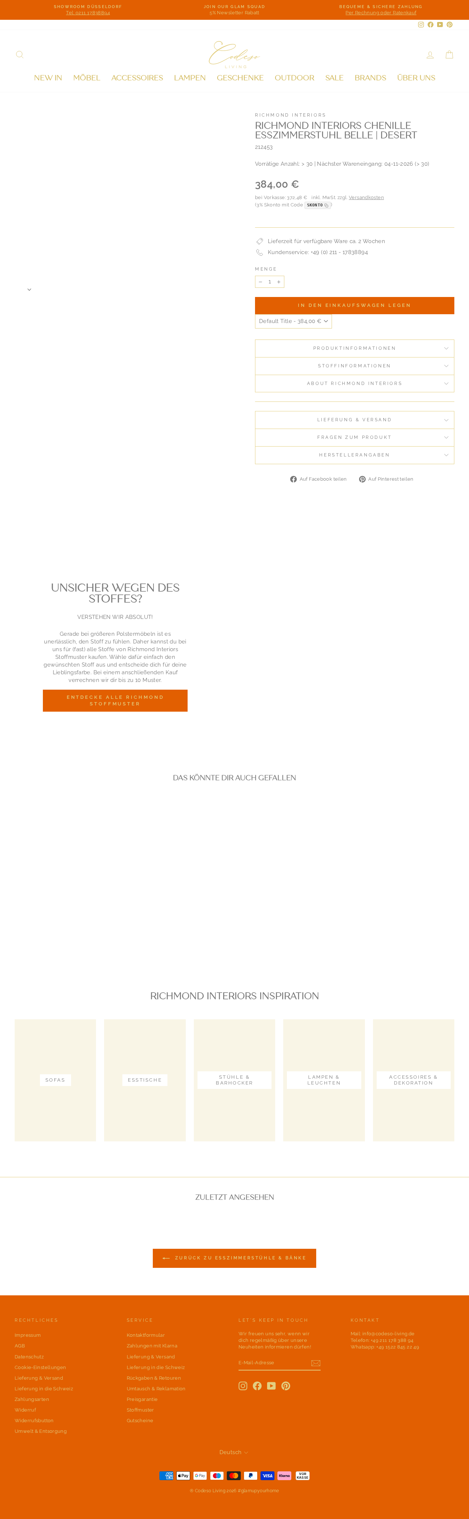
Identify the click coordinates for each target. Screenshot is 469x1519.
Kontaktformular (146, 1335)
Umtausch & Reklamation (156, 1388)
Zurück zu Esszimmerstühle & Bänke (239, 1258)
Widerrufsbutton (34, 1420)
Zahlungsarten (32, 1399)
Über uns (416, 77)
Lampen (190, 77)
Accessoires (137, 77)
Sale (334, 77)
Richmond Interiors (290, 115)
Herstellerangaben (354, 455)
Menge (266, 269)
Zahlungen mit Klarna (152, 1346)
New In (48, 77)
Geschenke (240, 77)
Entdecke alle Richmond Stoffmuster (115, 700)
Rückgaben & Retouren (154, 1378)
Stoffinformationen (354, 365)
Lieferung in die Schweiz (44, 1388)
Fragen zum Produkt (354, 437)
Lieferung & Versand (354, 419)
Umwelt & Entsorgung (41, 1431)
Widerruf (25, 1410)
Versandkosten (366, 197)
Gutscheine (140, 1420)
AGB (20, 1346)
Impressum (28, 1335)
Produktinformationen (354, 348)
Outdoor (294, 77)
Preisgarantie (142, 1399)
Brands (370, 77)
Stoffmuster (140, 1410)
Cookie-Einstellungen (40, 1367)
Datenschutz (29, 1357)
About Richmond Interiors (354, 383)
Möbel (86, 77)
